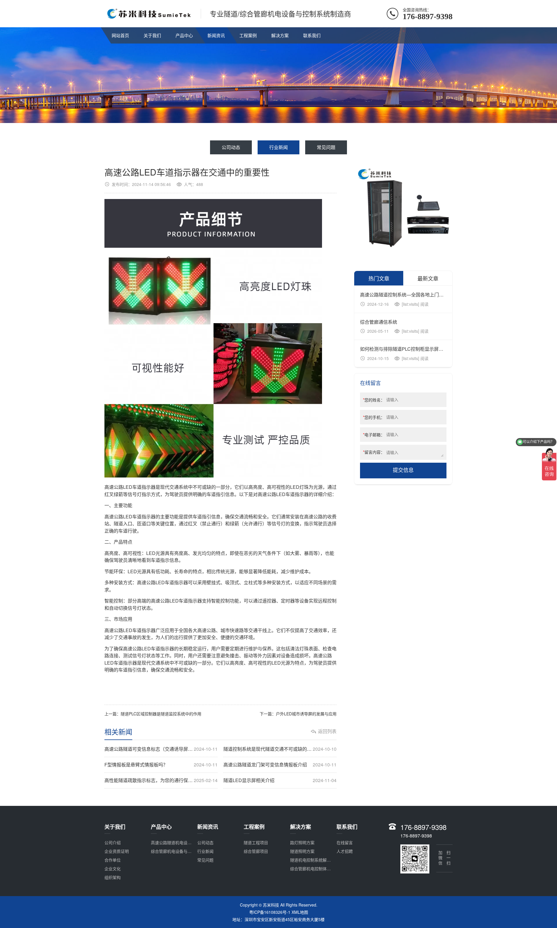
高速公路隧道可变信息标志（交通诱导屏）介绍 (161, 749)
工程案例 (248, 35)
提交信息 (403, 470)
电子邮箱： (374, 434)
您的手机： (374, 417)
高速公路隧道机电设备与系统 (177, 842)
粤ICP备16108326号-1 (269, 912)
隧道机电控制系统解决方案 (314, 860)
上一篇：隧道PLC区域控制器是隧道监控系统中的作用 (152, 714)
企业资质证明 (116, 851)
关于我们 (152, 35)
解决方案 (280, 35)
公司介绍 (112, 842)
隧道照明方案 (302, 851)
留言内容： (374, 452)
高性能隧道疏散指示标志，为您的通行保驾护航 (161, 780)
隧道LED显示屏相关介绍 (280, 780)
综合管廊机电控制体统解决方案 (318, 868)
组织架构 (112, 877)
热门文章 (378, 278)
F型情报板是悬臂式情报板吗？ (161, 764)
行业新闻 (278, 147)
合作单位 (112, 860)
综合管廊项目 (256, 851)
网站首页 (120, 35)
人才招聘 (345, 851)
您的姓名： (374, 400)
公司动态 (231, 147)
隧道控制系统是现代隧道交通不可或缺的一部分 (280, 749)
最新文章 (427, 278)
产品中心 (184, 35)
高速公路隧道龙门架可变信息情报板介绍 (280, 764)
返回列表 (327, 731)
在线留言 (345, 842)
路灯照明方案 (302, 842)
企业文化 (112, 868)
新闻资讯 (216, 35)
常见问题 (326, 147)
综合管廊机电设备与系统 (173, 851)
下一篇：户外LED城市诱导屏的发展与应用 (298, 714)
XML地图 (300, 912)
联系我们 (312, 35)
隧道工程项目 (256, 842)
